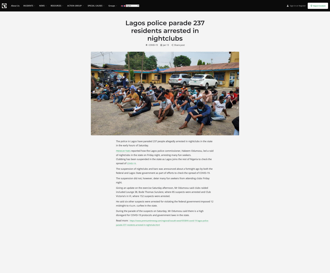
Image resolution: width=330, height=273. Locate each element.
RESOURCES (56, 5)
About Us (15, 5)
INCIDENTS (28, 5)
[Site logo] (4, 5)
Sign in (293, 6)
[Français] (124, 5)
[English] (122, 5)
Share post (179, 45)
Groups (111, 5)
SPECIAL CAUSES (95, 5)
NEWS (42, 5)
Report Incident (319, 6)
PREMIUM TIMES (123, 151)
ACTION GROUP (74, 5)
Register (302, 6)
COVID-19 (153, 45)
